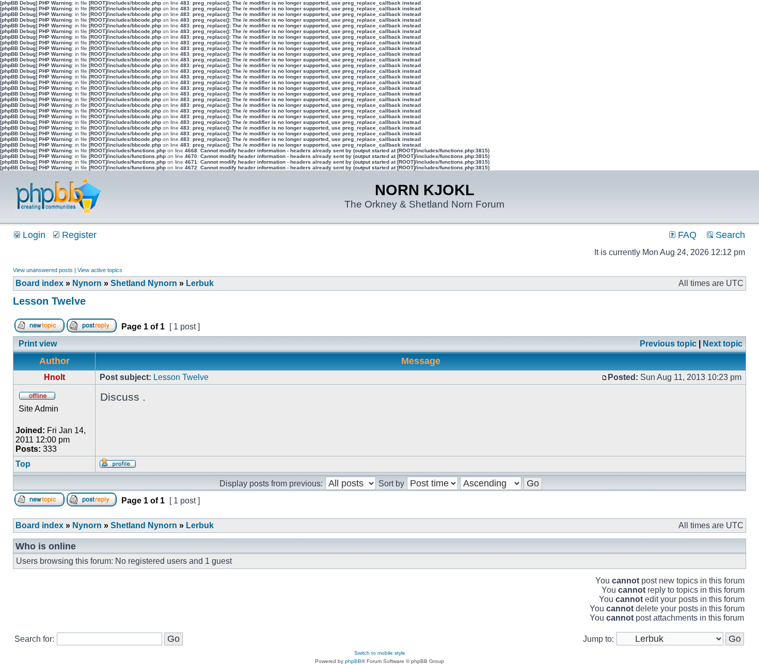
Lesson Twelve (49, 301)
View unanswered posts (43, 270)
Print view (38, 343)
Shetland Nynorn (143, 283)
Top (22, 464)
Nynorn (87, 283)
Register (78, 235)
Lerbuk (200, 283)
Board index (39, 283)
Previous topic (668, 343)
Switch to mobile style (379, 653)
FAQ (686, 235)
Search (729, 235)
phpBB (353, 661)
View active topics (99, 270)
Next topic (722, 343)
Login (32, 235)
